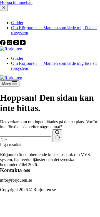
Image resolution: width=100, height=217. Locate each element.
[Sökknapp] (57, 135)
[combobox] (25, 139)
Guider (17, 58)
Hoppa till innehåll (16, 2)
